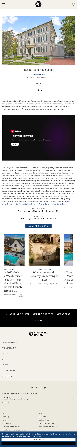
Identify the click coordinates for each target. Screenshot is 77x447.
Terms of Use (22, 393)
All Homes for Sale (7, 423)
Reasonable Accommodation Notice (49, 423)
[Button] (73, 4)
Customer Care (6, 403)
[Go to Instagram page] (40, 387)
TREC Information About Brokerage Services (14, 430)
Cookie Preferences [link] (44, 420)
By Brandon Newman (30, 284)
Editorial (6, 365)
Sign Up (38, 320)
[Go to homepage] (38, 4)
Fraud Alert (5, 420)
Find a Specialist (9, 348)
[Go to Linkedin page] (45, 387)
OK (38, 443)
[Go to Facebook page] (36, 387)
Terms (4, 413)
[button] (36, 90)
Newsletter (7, 376)
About (4, 359)
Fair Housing (5, 416)
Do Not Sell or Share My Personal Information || (15, 399)
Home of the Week (38, 75)
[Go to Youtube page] (32, 387)
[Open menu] (3, 4)
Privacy (73, 399)
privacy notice (48, 434)
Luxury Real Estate (35, 269)
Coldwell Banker (9, 370)
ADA (40, 413)
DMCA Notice (43, 416)
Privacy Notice (33, 393)
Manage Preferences (38, 439)
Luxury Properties (9, 342)
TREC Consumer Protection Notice (48, 426)
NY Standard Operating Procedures (11, 426)
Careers (5, 353)
